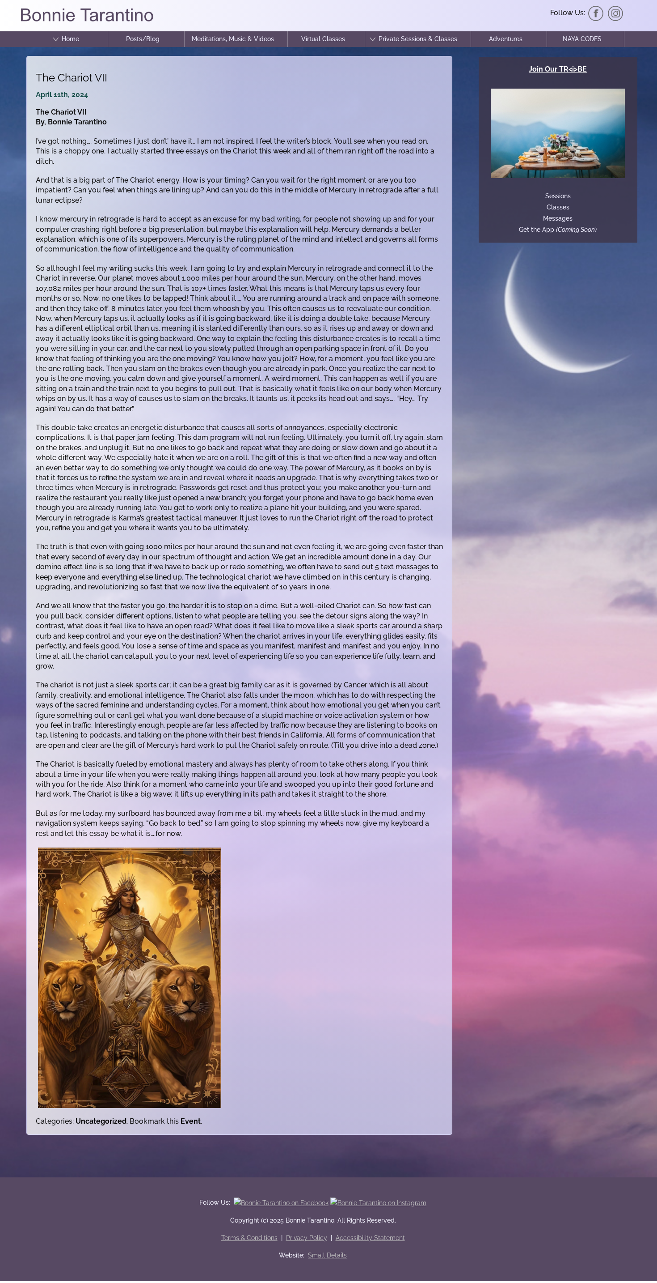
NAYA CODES (582, 39)
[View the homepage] (87, 21)
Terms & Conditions (249, 1237)
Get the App (558, 229)
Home (70, 39)
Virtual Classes (323, 39)
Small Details (327, 1255)
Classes (558, 207)
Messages (558, 218)
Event (191, 1121)
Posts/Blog (143, 39)
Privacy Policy (306, 1237)
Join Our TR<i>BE (558, 69)
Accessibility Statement (370, 1237)
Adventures (505, 39)
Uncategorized (101, 1121)
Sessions (558, 196)
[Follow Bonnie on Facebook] (596, 13)
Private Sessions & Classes (418, 39)
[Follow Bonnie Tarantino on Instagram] (615, 13)
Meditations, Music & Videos (233, 39)
